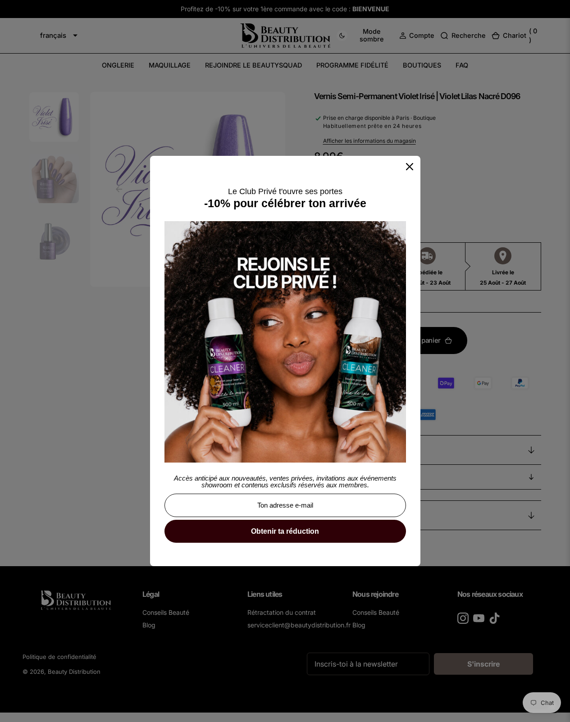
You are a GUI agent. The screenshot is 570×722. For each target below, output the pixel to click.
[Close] (409, 166)
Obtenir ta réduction (285, 531)
